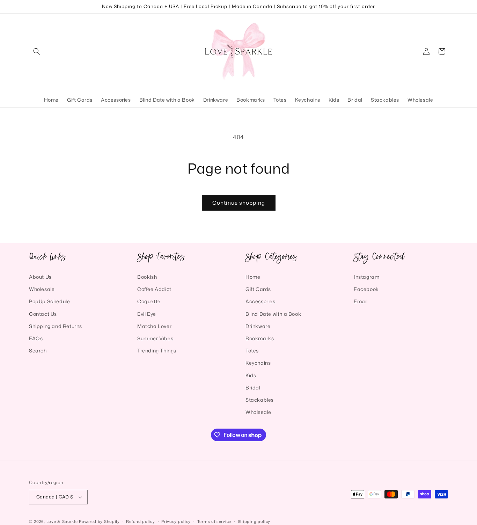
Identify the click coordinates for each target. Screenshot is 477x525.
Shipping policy (254, 521)
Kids (250, 375)
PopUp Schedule (49, 301)
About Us (40, 277)
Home (252, 277)
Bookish (147, 277)
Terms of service (214, 521)
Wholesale (41, 289)
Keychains (258, 362)
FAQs (36, 338)
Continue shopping (238, 202)
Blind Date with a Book (273, 313)
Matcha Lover (154, 326)
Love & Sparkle (62, 521)
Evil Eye (146, 313)
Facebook (366, 289)
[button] (36, 51)
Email (361, 301)
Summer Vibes (155, 338)
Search (38, 350)
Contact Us (43, 313)
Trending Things (156, 350)
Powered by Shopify (99, 521)
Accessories (260, 301)
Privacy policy (176, 521)
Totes (252, 350)
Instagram (366, 277)
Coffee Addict (154, 289)
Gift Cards (258, 289)
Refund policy (140, 521)
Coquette (149, 301)
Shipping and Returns (55, 326)
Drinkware (257, 326)
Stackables (259, 399)
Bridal (252, 387)
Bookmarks (259, 338)
